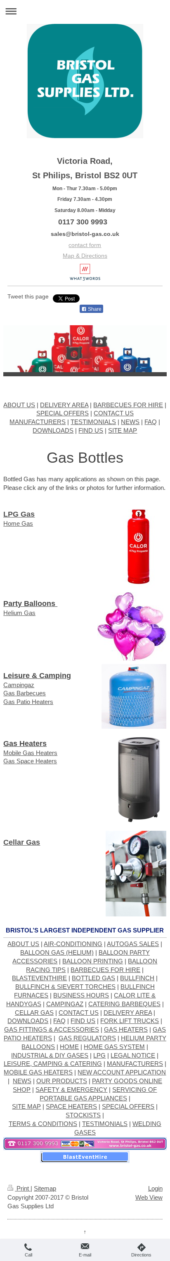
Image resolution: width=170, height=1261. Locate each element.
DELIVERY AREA (64, 404)
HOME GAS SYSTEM (114, 1046)
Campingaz (18, 684)
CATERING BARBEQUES (124, 1003)
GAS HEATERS (126, 1029)
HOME (69, 1046)
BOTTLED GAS (93, 977)
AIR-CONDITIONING (73, 943)
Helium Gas (19, 612)
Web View (149, 1197)
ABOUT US (19, 404)
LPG (99, 1055)
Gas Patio (17, 701)
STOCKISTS (83, 1115)
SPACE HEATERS (71, 1106)
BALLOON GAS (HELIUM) (57, 952)
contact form (84, 245)
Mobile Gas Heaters (30, 752)
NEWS (130, 421)
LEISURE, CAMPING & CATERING (53, 1063)
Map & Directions (85, 255)
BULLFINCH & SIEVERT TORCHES (65, 986)
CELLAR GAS (34, 1012)
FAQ (150, 421)
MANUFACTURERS (37, 421)
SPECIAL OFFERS (62, 413)
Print (23, 1188)
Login (155, 1188)
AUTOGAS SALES (133, 943)
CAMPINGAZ (64, 1003)
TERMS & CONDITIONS (43, 1123)
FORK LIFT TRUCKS (129, 1020)
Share (94, 309)
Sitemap (45, 1188)
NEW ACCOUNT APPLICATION (122, 1072)
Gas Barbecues (24, 693)
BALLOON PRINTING (92, 961)
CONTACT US (114, 413)
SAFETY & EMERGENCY (71, 1089)
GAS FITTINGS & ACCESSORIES (51, 1029)
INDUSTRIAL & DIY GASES (49, 1055)
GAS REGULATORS (87, 1038)
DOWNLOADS (53, 430)
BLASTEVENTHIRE (39, 977)
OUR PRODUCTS (61, 1080)
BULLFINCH (137, 977)
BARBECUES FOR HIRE (128, 404)
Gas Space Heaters (30, 761)
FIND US (90, 430)
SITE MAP (122, 430)
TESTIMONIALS (93, 421)
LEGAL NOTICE (133, 1055)
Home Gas (18, 523)
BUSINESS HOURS (81, 995)
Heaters (42, 701)
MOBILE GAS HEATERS (38, 1072)
